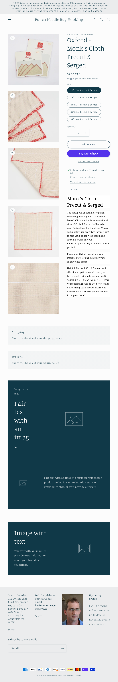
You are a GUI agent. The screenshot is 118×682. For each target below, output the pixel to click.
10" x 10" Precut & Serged (84, 90)
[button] (9, 19)
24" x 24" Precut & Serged (84, 104)
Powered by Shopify (73, 675)
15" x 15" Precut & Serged (84, 97)
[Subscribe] (62, 648)
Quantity (71, 126)
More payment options (88, 161)
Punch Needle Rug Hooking (54, 675)
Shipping (71, 78)
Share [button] (74, 189)
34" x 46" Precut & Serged (84, 119)
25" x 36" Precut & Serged (84, 112)
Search (11, 629)
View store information (82, 182)
